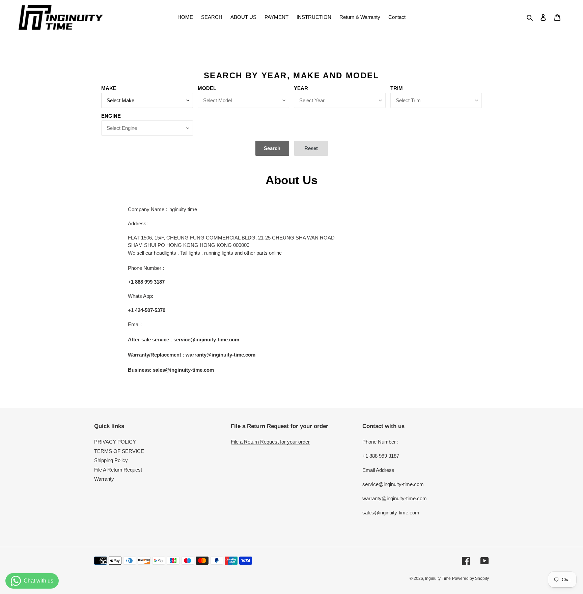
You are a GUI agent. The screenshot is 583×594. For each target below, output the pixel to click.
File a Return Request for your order (270, 442)
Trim (396, 88)
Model (207, 88)
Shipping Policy (111, 460)
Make (108, 88)
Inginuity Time (438, 578)
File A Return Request (118, 470)
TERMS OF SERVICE (119, 451)
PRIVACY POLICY (115, 442)
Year (301, 88)
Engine (111, 116)
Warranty (104, 479)
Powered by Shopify (470, 578)
